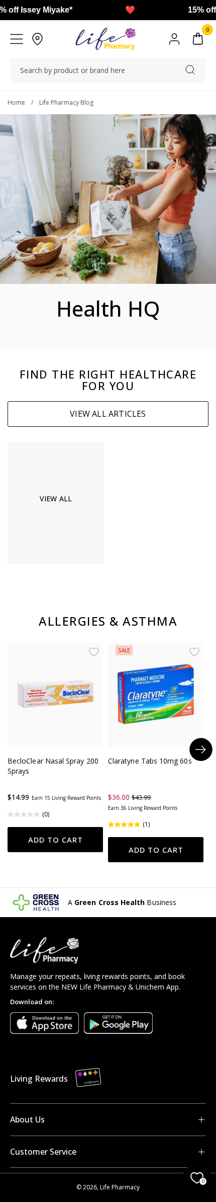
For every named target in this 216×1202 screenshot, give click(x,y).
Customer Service (43, 1151)
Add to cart (55, 840)
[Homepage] (105, 39)
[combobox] (108, 70)
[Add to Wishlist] (94, 652)
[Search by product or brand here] (190, 70)
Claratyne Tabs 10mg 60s (150, 761)
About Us (27, 1119)
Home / (23, 102)
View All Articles (108, 413)
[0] (197, 39)
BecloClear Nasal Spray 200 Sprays (53, 766)
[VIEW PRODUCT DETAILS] (55, 695)
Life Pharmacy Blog (66, 102)
